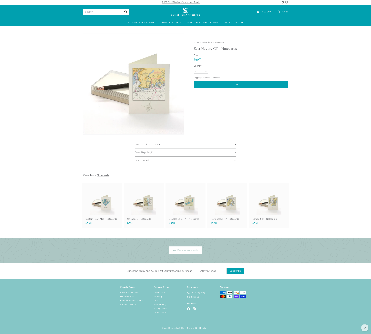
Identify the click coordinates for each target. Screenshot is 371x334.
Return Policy (160, 304)
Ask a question (143, 160)
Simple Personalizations (202, 22)
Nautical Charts (170, 22)
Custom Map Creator (141, 22)
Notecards (219, 42)
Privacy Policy (160, 309)
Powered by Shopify (196, 328)
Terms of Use (160, 312)
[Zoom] (133, 83)
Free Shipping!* (144, 152)
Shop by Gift (232, 22)
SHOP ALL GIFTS (128, 304)
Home (196, 42)
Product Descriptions (147, 144)
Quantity (198, 66)
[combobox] (106, 12)
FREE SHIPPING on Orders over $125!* (181, 2)
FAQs (156, 301)
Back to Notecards (187, 250)
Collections (207, 42)
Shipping (197, 78)
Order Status (159, 293)
